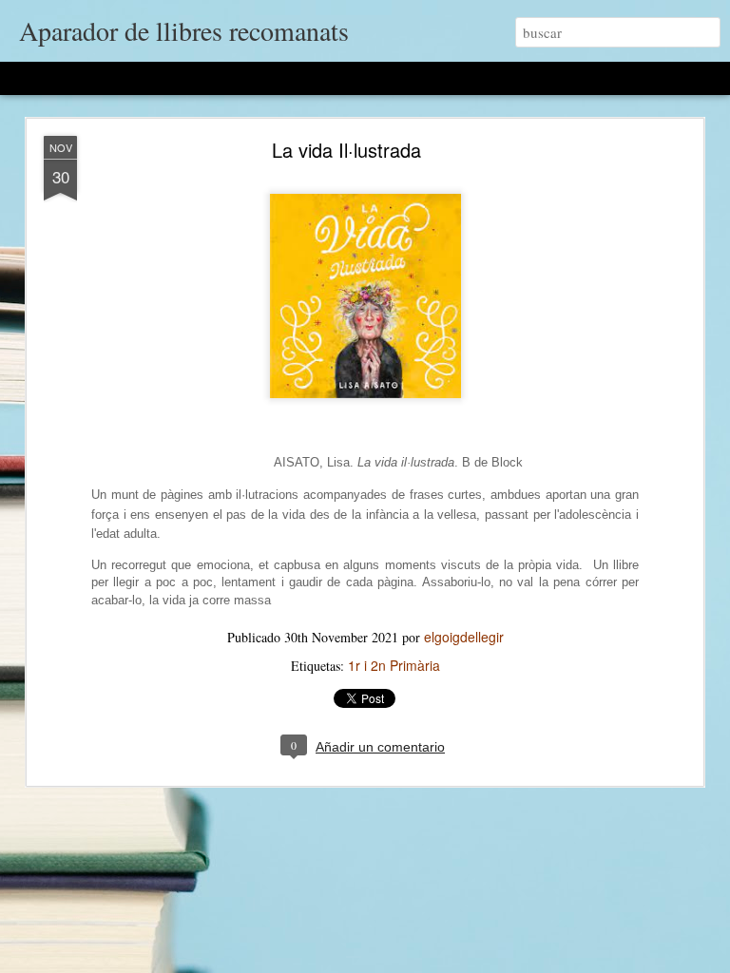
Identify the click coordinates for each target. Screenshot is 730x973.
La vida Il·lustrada (346, 149)
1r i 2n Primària (394, 665)
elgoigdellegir (464, 636)
